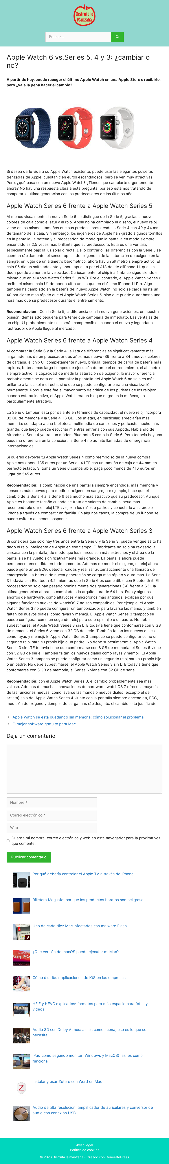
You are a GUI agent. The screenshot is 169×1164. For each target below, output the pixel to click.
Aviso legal (84, 1145)
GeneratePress (117, 1157)
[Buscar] (117, 37)
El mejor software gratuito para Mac (44, 724)
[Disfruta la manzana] (84, 15)
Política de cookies (84, 1150)
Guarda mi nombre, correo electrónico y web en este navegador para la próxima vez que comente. (85, 841)
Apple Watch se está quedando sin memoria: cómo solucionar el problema (78, 717)
